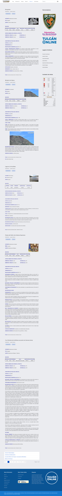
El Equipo (19, 478)
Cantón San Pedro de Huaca (47, 62)
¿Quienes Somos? (21, 474)
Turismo (30, 1)
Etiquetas (5, 487)
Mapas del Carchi (7, 480)
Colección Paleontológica (9, 452)
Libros (5, 478)
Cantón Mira (44, 60)
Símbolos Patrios (6, 482)
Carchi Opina (36, 1)
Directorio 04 (6, 483)
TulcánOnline (8, 13)
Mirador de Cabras (9, 80)
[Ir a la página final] (25, 462)
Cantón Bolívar (45, 67)
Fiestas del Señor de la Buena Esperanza (15, 235)
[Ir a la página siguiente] (23, 462)
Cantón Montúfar (45, 58)
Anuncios (5, 485)
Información (17, 1)
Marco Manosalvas (35, 479)
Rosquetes (7, 9)
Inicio (13, 1)
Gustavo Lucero (40, 479)
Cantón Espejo (45, 65)
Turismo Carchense (46, 54)
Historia (22, 1)
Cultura (26, 1)
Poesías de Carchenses (35, 476)
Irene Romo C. (36, 481)
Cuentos (40, 475)
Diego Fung (36, 483)
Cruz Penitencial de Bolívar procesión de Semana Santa (19, 340)
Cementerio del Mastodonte (10, 454)
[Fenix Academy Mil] (49, 21)
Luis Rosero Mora (41, 483)
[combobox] (48, 1)
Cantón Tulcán (45, 56)
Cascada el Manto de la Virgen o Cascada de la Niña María (15, 456)
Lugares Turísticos (12, 11)
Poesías (40, 476)
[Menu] (57, 1)
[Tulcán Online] (49, 40)
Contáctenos (20, 476)
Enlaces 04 (6, 476)
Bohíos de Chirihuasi (8, 458)
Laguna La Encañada (10, 166)
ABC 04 (5, 474)
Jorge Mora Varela (39, 474)
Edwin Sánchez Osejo (35, 480)
